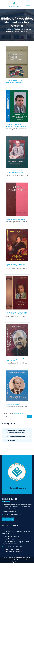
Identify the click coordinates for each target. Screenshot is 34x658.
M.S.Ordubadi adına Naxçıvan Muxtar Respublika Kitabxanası (15, 543)
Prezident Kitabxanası (11, 536)
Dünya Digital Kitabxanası (12, 549)
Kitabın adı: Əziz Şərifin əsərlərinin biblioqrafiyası (16, 359)
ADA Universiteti (9, 539)
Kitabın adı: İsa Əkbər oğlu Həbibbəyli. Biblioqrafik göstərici (16, 125)
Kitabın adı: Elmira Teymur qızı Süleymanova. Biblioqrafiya (15, 265)
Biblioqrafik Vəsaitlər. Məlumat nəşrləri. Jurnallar (18, 30)
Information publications (16, 436)
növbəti (16, 413)
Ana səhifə (7, 29)
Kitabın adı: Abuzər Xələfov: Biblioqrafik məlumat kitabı (14, 171)
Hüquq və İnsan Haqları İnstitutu (15, 551)
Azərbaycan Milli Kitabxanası (13, 546)
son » (21, 413)
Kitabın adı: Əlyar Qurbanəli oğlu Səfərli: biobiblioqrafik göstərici (16, 313)
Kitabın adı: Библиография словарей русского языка (14, 81)
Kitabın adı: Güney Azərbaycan (15, 219)
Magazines (10, 440)
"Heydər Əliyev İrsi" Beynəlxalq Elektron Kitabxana (16, 532)
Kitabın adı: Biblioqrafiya (13, 404)
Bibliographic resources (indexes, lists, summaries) (14, 431)
